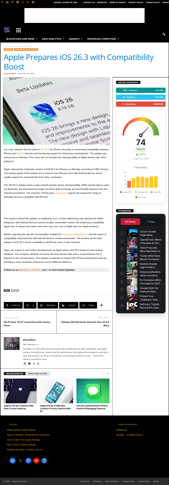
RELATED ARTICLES (14, 373)
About (166, 2)
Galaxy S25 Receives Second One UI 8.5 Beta (85, 323)
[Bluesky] (43, 364)
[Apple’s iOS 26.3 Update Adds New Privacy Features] (20, 391)
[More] (101, 305)
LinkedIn (35, 270)
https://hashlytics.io (30, 344)
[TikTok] (23, 2)
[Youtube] (33, 2)
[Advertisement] (84, 15)
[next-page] (107, 373)
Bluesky (23, 270)
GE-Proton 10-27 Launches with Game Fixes (27, 323)
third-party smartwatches (75, 234)
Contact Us (89, 2)
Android (20, 153)
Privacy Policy (135, 2)
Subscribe (158, 104)
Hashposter (121, 430)
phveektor (11, 73)
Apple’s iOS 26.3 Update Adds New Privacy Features (19, 407)
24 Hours (130, 221)
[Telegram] (18, 2)
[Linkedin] (7, 2)
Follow (159, 90)
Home (6, 46)
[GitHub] (25, 364)
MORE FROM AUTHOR (37, 373)
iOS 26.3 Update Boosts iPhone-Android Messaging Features (92, 407)
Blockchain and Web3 (20, 38)
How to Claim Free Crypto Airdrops (23, 440)
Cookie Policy (153, 2)
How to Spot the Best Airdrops (21, 444)
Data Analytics (51, 38)
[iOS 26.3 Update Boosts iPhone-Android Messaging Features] (92, 391)
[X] (28, 2)
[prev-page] (103, 373)
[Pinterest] (13, 2)
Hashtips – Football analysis (129, 435)
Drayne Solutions (19, 481)
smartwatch (61, 193)
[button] (164, 34)
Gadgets (74, 38)
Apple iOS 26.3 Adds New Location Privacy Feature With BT (55, 408)
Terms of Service (117, 2)
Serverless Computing (101, 38)
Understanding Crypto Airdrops (21, 430)
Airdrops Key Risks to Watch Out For (25, 449)
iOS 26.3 (44, 149)
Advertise (102, 2)
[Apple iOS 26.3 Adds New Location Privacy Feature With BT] (56, 391)
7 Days (151, 221)
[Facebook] (2, 2)
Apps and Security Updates (26, 49)
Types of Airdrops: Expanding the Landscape (28, 435)
